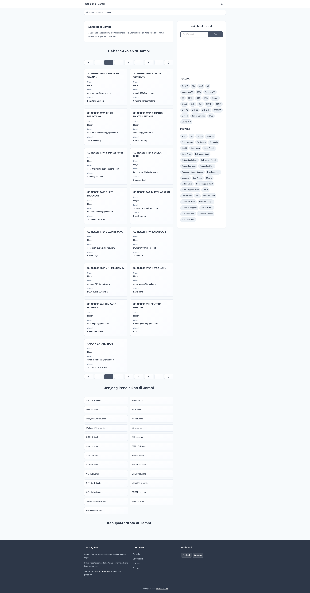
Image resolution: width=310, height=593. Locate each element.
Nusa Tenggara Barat (204, 184)
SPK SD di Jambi (93, 483)
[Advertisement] (201, 57)
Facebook (186, 555)
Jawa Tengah (209, 148)
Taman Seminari (198, 116)
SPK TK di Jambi (139, 492)
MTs (199, 92)
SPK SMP (205, 110)
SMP (200, 104)
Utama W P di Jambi (94, 510)
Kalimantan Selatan (189, 160)
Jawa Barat (195, 148)
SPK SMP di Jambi (140, 483)
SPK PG (185, 110)
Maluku (209, 178)
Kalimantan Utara (206, 166)
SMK (192, 104)
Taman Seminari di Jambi (96, 501)
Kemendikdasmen (102, 571)
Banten (200, 136)
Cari (215, 34)
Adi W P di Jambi (93, 400)
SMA (206, 98)
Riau (197, 196)
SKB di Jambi (137, 437)
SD (183, 98)
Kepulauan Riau (213, 172)
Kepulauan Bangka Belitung (192, 172)
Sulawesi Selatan (188, 202)
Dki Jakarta (201, 142)
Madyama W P (187, 92)
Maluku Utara (187, 184)
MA (193, 86)
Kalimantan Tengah (208, 160)
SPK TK (185, 116)
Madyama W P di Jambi (96, 419)
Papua (205, 190)
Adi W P (185, 86)
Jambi (184, 148)
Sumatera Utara (188, 220)
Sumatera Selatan (205, 214)
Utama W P (186, 122)
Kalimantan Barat (202, 154)
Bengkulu (210, 136)
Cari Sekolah (138, 559)
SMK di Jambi (138, 455)
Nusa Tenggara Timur (190, 190)
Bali (191, 136)
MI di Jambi (137, 410)
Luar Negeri (197, 178)
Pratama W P (210, 92)
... (158, 62)
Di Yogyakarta (187, 142)
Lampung (185, 178)
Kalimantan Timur (189, 166)
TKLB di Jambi (138, 501)
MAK (201, 86)
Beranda (136, 554)
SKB (198, 98)
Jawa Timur (186, 154)
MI (208, 86)
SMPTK (209, 104)
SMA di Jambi (92, 446)
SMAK (184, 104)
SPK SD (195, 110)
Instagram (198, 555)
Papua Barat (187, 196)
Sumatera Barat (188, 214)
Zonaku (136, 568)
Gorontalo (214, 142)
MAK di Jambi (92, 410)
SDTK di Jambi (92, 437)
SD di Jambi (137, 428)
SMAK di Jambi (92, 455)
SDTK (190, 98)
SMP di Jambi (92, 465)
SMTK (218, 104)
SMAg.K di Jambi (139, 446)
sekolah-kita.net (201, 26)
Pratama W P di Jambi (95, 428)
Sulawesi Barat (209, 196)
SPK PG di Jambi (139, 474)
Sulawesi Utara (206, 208)
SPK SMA (217, 110)
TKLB (211, 116)
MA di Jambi (137, 400)
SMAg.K (215, 98)
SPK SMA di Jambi (94, 492)
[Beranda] (222, 3)
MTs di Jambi (137, 419)
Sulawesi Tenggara (189, 208)
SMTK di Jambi (92, 474)
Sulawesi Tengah (206, 202)
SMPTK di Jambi (139, 465)
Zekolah (136, 563)
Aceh (184, 136)
